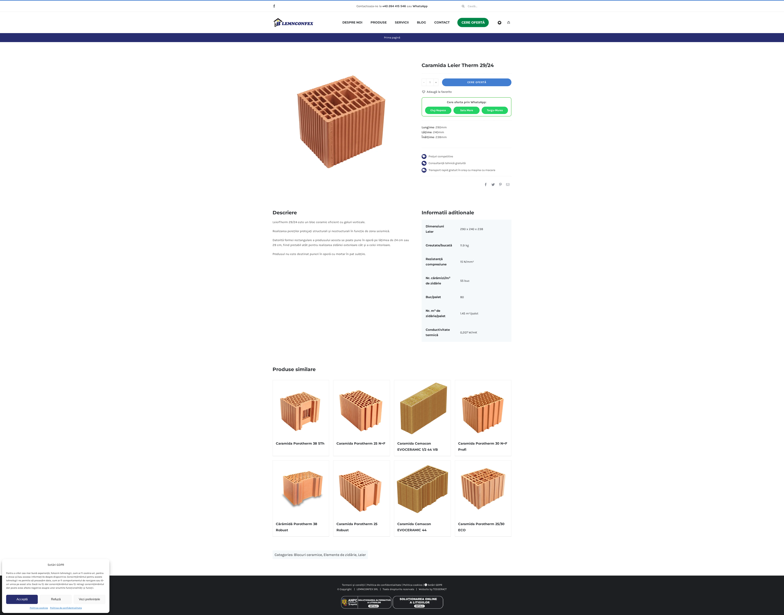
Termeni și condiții (353, 584)
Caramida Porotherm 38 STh (300, 443)
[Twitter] (493, 184)
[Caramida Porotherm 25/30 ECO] (483, 489)
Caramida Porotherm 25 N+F (360, 443)
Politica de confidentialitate (66, 607)
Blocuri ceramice (308, 554)
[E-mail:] (507, 184)
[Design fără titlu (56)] (341, 121)
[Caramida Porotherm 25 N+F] (361, 408)
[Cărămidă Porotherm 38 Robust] (301, 489)
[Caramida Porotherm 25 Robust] (361, 489)
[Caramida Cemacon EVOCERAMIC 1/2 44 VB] (422, 408)
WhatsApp (420, 6)
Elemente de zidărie (340, 554)
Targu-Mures (495, 110)
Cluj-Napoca (438, 110)
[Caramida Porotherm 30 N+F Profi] (483, 408)
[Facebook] (485, 184)
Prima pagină (392, 37)
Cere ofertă (476, 82)
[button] (437, 91)
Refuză (56, 599)
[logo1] (293, 19)
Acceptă (22, 599)
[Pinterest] (500, 184)
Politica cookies (39, 607)
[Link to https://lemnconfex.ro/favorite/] (499, 23)
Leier (362, 554)
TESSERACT (440, 589)
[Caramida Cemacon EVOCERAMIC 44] (422, 489)
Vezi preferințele (89, 599)
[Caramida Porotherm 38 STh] (301, 408)
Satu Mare (466, 110)
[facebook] (274, 6)
